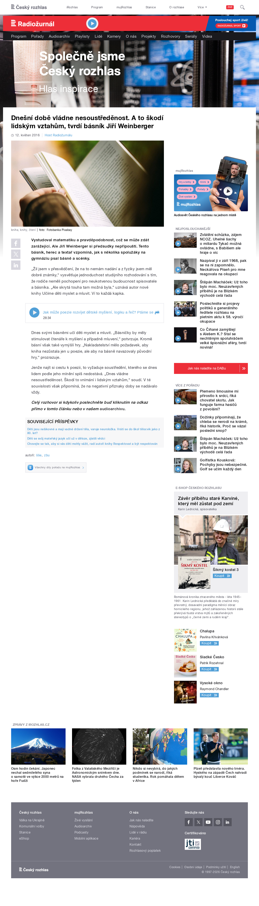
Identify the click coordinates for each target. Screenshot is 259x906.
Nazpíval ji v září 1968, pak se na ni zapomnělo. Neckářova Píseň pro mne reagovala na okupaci (223, 267)
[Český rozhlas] (29, 7)
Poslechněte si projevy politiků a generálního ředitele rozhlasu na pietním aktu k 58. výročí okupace (221, 312)
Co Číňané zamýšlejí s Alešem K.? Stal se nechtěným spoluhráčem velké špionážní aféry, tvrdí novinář (223, 338)
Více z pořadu (188, 385)
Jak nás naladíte (142, 820)
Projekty (148, 36)
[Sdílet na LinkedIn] (15, 265)
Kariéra (135, 838)
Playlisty (82, 36)
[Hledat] (242, 7)
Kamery (114, 36)
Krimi (203, 182)
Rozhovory (170, 36)
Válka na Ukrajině (32, 820)
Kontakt (135, 844)
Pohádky (183, 189)
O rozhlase (176, 7)
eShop (24, 838)
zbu (47, 455)
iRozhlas (72, 7)
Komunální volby (31, 826)
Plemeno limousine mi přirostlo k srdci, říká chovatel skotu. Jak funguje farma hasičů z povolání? (219, 400)
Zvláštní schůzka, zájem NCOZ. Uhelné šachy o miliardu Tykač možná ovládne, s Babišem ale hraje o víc (221, 244)
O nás (131, 36)
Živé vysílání (185, 196)
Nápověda (137, 826)
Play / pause (34, 312)
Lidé (98, 36)
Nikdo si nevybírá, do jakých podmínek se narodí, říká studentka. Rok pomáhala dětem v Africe (158, 775)
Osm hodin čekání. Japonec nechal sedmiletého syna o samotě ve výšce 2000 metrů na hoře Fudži (37, 775)
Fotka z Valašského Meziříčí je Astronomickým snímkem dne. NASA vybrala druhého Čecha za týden (98, 775)
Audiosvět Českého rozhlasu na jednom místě (205, 215)
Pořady (37, 36)
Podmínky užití (216, 867)
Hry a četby (185, 182)
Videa (207, 36)
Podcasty (81, 832)
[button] (157, 313)
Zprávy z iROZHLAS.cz (31, 725)
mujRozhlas (124, 7)
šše (38, 455)
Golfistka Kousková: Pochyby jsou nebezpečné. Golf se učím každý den (223, 464)
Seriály (191, 36)
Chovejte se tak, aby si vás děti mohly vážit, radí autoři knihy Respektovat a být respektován (92, 443)
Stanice (151, 7)
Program (97, 7)
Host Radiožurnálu (58, 135)
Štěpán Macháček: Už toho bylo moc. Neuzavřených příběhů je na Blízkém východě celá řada (224, 289)
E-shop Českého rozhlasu (199, 488)
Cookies (174, 867)
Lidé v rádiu (138, 832)
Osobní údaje (193, 867)
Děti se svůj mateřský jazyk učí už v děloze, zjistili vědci (66, 438)
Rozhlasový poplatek (145, 851)
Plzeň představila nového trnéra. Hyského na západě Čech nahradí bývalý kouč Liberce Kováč (220, 773)
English (235, 867)
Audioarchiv (59, 36)
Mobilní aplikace (86, 838)
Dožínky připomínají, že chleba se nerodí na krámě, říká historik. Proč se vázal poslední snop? (223, 424)
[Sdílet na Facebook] (15, 243)
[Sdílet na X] (15, 254)
